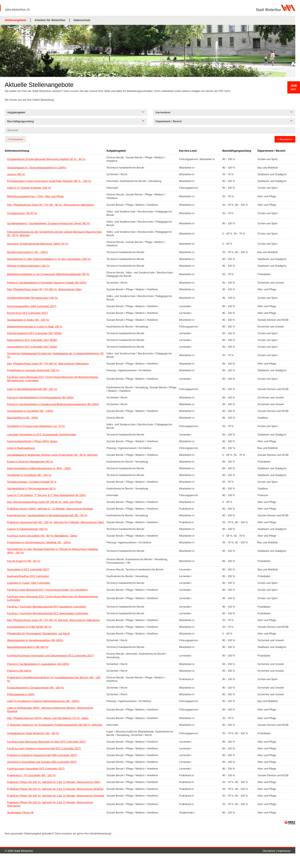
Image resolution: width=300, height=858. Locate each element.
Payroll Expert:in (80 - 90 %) (23, 561)
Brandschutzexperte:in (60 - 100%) (27, 252)
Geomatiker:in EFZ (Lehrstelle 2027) (28, 569)
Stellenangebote (15, 20)
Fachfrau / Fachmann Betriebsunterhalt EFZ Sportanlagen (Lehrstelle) (47, 613)
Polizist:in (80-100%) (19, 670)
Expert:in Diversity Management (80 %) (30, 461)
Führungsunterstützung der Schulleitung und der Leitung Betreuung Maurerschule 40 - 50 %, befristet (54, 233)
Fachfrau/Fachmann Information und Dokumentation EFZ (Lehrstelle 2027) (50, 655)
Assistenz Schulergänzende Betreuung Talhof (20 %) (37, 243)
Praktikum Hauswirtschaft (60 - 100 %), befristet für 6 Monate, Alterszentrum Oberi (55, 522)
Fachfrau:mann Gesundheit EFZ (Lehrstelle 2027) (36, 768)
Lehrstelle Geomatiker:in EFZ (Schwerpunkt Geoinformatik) (41, 434)
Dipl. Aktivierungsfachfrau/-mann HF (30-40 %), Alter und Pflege (44, 502)
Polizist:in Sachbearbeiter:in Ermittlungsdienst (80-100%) (40, 397)
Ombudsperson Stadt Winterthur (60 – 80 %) (33, 733)
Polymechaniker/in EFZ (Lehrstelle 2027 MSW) (34, 333)
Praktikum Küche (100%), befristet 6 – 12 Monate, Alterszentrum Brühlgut (50, 508)
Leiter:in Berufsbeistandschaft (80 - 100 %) (32, 389)
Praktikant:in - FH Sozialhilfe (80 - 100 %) (31, 775)
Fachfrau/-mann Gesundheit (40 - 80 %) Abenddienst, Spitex (42, 535)
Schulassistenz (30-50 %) (22, 213)
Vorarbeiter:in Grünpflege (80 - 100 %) (29, 475)
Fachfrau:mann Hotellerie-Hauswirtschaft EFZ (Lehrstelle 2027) (44, 748)
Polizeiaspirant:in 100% (20, 694)
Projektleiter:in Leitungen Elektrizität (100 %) (33, 370)
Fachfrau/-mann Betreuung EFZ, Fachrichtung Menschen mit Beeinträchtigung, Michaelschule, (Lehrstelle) (53, 379)
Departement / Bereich (271, 150)
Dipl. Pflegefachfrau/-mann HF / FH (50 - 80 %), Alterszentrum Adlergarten (50, 204)
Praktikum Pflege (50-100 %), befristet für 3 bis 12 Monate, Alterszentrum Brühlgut (55, 789)
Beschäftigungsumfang (236, 150)
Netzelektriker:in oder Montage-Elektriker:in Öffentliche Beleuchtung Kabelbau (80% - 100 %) (52, 551)
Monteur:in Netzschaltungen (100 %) (28, 265)
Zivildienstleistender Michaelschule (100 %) (32, 297)
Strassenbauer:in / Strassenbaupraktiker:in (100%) (36, 167)
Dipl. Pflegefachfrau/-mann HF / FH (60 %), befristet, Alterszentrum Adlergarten (53, 620)
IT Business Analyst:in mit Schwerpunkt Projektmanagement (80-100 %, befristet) (54, 724)
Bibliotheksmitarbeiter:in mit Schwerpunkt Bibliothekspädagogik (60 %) (48, 274)
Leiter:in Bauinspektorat (21, 448)
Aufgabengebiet (116, 150)
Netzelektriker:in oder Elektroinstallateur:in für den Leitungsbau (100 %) (49, 259)
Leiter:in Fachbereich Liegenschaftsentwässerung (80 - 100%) (43, 701)
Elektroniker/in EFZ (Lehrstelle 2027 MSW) (32, 340)
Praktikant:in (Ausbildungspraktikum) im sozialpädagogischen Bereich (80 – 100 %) (53, 679)
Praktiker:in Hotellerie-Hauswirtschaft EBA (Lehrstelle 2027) (42, 755)
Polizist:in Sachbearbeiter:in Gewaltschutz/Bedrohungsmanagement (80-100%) (53, 404)
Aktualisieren (286, 139)
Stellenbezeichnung (17, 150)
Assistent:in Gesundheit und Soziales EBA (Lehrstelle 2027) (42, 761)
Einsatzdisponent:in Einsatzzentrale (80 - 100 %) (35, 687)
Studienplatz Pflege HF (20, 812)
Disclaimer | (270, 850)
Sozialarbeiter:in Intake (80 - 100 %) (28, 319)
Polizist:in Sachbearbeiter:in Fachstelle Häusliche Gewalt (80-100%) (47, 282)
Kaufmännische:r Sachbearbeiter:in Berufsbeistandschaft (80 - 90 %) (47, 515)
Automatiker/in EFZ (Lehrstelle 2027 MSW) (32, 346)
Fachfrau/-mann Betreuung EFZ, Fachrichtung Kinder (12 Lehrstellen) (47, 589)
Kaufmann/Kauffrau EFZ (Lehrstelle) (28, 576)
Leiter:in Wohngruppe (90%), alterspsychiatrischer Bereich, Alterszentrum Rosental (50, 709)
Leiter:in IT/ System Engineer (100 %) (29, 187)
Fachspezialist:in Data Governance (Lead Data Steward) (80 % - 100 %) (49, 181)
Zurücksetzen (16, 139)
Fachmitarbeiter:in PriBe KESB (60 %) (29, 626)
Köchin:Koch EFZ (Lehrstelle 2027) (27, 313)
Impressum (284, 850)
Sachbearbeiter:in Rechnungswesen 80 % (31, 488)
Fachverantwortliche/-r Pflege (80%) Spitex (32, 441)
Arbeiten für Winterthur (50, 20)
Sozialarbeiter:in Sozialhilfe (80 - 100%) (30, 411)
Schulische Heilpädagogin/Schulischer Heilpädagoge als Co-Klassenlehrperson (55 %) (55, 355)
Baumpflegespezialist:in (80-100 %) (27, 647)
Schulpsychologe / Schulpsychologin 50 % (31, 481)
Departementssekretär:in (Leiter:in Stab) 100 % (34, 326)
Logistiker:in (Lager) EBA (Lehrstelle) (28, 582)
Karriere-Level (188, 150)
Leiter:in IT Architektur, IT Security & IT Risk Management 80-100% (46, 495)
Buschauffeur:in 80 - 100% (22, 417)
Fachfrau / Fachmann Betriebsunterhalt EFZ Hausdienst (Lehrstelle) (46, 606)
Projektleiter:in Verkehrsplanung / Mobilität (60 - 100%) (39, 542)
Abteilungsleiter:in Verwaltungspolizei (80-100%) (35, 640)
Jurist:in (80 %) (16, 174)
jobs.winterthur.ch (17, 9)
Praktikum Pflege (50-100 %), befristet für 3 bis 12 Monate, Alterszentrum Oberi (53, 782)
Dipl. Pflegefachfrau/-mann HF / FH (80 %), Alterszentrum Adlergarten (48, 363)
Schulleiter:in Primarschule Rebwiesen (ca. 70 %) (36, 426)
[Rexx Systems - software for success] (289, 822)
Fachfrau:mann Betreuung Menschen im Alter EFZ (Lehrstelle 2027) (46, 741)
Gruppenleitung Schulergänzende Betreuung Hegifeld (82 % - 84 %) (46, 159)
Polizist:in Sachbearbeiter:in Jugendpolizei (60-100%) (38, 664)
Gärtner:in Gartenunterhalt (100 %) (27, 529)
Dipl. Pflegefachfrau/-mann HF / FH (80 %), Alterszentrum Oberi (44, 289)
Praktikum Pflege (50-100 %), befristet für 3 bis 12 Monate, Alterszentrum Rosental (55, 795)
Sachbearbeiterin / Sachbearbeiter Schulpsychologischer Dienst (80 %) (48, 223)
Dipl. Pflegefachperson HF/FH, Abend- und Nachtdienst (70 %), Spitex (48, 718)
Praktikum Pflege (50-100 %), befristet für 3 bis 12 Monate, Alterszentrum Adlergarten (50, 804)
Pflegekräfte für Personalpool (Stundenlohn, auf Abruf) (38, 633)
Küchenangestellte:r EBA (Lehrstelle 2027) (31, 306)
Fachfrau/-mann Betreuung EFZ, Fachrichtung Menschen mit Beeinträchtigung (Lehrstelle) (52, 598)
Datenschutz (82, 20)
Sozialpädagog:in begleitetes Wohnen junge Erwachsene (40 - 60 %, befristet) (52, 454)
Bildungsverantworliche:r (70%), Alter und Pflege (35, 196)
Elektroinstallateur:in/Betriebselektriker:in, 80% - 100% (39, 468)
